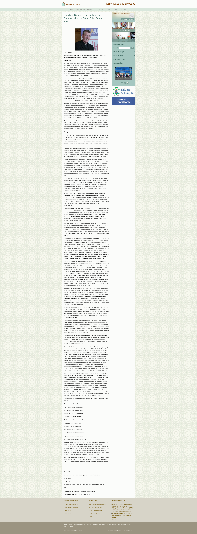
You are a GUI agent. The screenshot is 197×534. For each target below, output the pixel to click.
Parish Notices (68, 510)
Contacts (124, 9)
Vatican (91, 516)
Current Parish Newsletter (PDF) (72, 504)
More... (114, 519)
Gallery (129, 524)
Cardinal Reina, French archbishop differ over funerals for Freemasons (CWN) (122, 515)
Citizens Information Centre (96, 507)
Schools (101, 9)
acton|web (129, 530)
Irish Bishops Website (95, 513)
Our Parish (80, 9)
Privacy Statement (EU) (80, 524)
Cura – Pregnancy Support (96, 510)
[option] (123, 73)
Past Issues (131, 19)
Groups (109, 9)
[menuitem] (71, 9)
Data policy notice (68, 526)
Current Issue (124, 19)
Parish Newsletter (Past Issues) (72, 507)
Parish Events (68, 513)
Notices (70, 524)
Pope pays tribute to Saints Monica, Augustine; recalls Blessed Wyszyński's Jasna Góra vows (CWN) (122, 506)
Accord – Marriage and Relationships (98, 504)
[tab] (123, 44)
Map (116, 9)
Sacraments (91, 9)
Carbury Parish (73, 4)
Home (71, 9)
